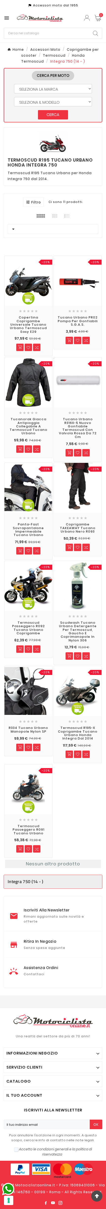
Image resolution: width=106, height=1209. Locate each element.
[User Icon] (87, 18)
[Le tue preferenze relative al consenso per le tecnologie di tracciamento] (8, 1200)
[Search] (95, 33)
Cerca (53, 115)
